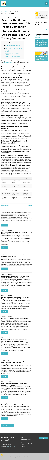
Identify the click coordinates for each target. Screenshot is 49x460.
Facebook (9, 446)
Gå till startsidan (8, 425)
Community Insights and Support (13, 56)
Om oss (23, 446)
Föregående (5, 205)
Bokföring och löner (26, 439)
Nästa (29, 205)
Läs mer (5, 225)
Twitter (14, 446)
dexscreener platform (8, 62)
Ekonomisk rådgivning (26, 443)
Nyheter (7, 12)
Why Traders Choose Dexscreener (13, 48)
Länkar (22, 444)
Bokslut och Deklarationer (27, 441)
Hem (2, 12)
